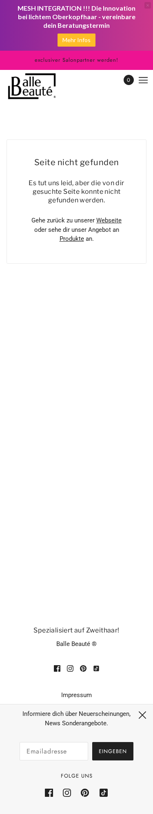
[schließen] (142, 715)
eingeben (113, 751)
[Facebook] (51, 793)
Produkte (72, 238)
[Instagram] (67, 793)
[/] (40, 86)
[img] (57, 668)
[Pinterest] (85, 793)
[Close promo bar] (147, 5)
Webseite (109, 220)
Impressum (76, 695)
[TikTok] (101, 793)
